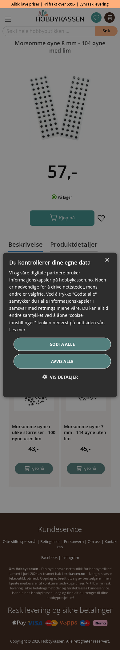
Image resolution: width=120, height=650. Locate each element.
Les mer (17, 329)
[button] (60, 377)
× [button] (107, 259)
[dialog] (60, 325)
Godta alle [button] (62, 344)
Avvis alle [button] (62, 361)
